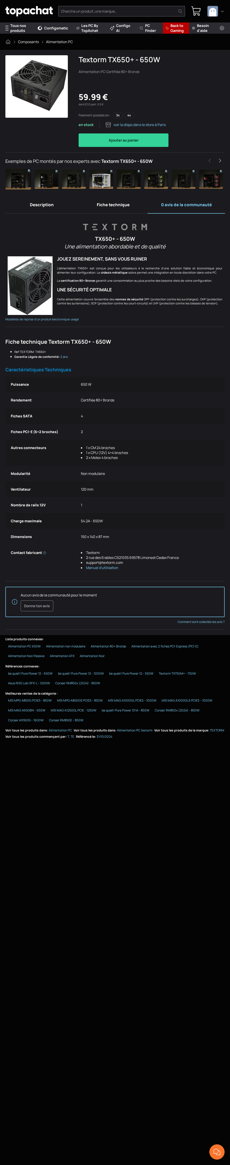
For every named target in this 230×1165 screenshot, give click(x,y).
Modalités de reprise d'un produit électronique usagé (42, 319)
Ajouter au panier (124, 140)
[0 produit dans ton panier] (196, 11)
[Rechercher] (180, 11)
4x (129, 115)
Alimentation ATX (62, 656)
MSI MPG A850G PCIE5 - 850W (30, 700)
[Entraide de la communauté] (217, 1152)
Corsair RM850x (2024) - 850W (77, 683)
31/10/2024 (104, 736)
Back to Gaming (177, 28)
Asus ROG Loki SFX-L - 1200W (29, 683)
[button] (19, 179)
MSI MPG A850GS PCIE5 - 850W (80, 700)
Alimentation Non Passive (26, 656)
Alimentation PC (59, 42)
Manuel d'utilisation (102, 567)
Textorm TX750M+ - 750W (177, 673)
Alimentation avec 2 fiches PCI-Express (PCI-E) (165, 646)
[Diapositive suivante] (220, 160)
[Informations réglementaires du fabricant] (44, 552)
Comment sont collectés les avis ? (201, 622)
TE (72, 736)
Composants (28, 42)
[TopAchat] (29, 11)
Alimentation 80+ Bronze (108, 646)
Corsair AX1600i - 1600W (26, 720)
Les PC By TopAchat (89, 28)
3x (118, 115)
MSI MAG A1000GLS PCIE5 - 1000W (187, 700)
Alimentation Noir (92, 656)
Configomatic (56, 28)
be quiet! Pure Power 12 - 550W (131, 673)
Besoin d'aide (203, 28)
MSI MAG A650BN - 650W (26, 710)
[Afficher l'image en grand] (36, 86)
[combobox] (216, 11)
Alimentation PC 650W (24, 646)
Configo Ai (123, 28)
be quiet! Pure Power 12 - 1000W (81, 673)
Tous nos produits (18, 28)
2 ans (64, 357)
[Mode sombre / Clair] (222, 28)
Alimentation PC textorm (135, 730)
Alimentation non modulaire (65, 646)
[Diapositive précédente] (210, 160)
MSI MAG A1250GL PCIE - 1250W (73, 710)
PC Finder (150, 28)
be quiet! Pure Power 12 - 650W (30, 673)
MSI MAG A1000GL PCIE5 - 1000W (132, 700)
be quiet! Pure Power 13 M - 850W (125, 710)
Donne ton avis (37, 605)
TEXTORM (217, 730)
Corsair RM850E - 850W (66, 720)
